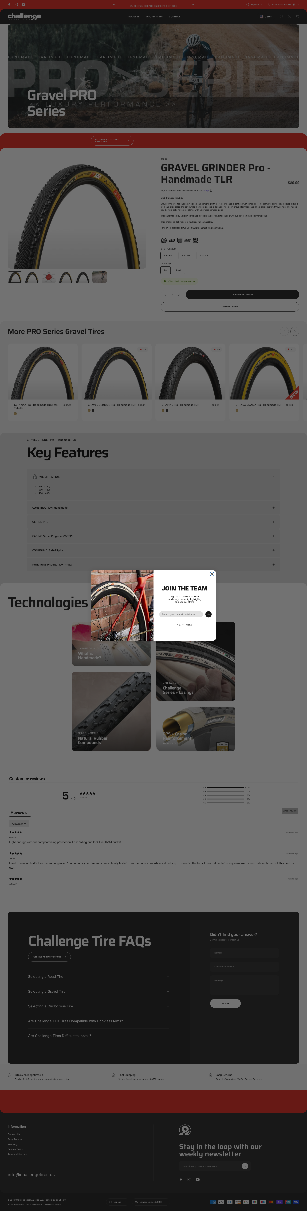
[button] (208, 614)
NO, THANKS (185, 624)
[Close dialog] (212, 574)
